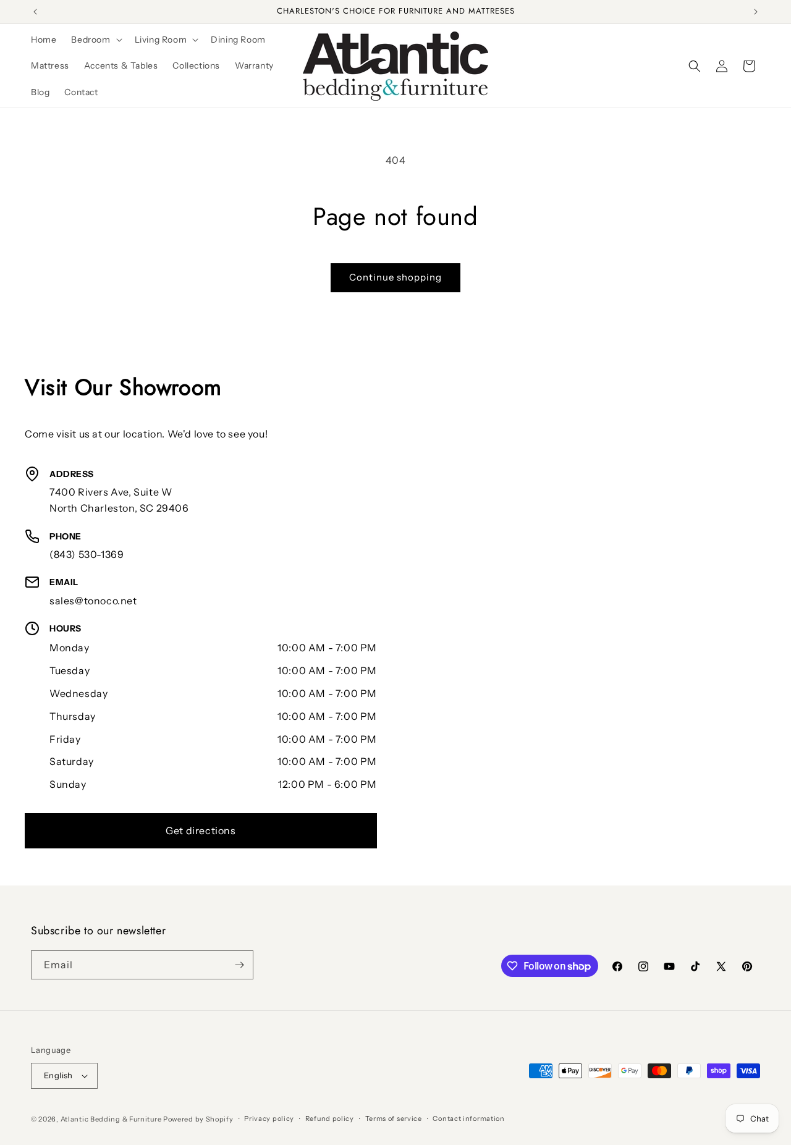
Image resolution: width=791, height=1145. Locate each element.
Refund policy (329, 1118)
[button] (95, 40)
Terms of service (393, 1118)
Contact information (468, 1118)
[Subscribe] (239, 964)
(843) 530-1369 (86, 554)
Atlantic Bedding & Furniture (111, 1119)
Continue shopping (395, 277)
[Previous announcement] (35, 11)
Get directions (200, 830)
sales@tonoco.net (93, 600)
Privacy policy (269, 1118)
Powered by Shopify (198, 1119)
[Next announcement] (755, 11)
